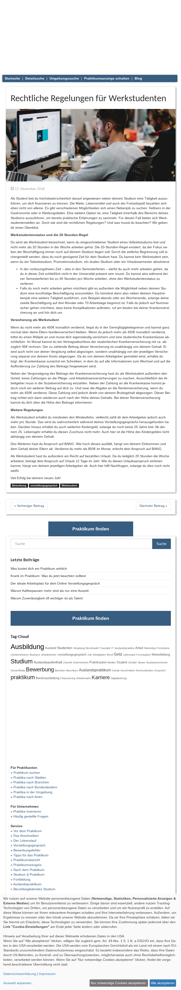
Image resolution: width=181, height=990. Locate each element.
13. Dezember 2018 (29, 189)
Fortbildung (21, 879)
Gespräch (160, 670)
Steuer (141, 662)
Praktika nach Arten (27, 797)
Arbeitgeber (99, 654)
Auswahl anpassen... (18, 983)
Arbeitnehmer (49, 654)
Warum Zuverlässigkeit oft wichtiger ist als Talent (47, 598)
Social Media (18, 670)
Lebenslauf (129, 654)
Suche (161, 544)
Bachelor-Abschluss (66, 670)
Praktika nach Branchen (31, 782)
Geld (118, 654)
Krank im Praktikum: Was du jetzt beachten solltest (48, 576)
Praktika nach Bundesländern (35, 787)
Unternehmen (80, 662)
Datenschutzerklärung (19, 974)
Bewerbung (19, 485)
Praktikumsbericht (26, 860)
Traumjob (104, 648)
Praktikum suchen (26, 772)
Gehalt (115, 670)
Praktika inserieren (27, 811)
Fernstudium (143, 654)
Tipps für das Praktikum (31, 855)
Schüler (132, 662)
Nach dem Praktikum (29, 870)
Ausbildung (27, 646)
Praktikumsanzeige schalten (106, 78)
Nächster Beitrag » (153, 506)
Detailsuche (34, 78)
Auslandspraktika (124, 648)
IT (112, 648)
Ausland (50, 648)
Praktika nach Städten (29, 777)
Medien (111, 662)
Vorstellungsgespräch (29, 845)
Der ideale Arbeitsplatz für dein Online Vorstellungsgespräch (55, 583)
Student (122, 662)
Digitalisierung (119, 678)
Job (89, 654)
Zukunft (67, 662)
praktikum (23, 677)
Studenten (64, 648)
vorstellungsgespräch (44, 485)
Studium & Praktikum (29, 874)
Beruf (110, 654)
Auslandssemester (157, 662)
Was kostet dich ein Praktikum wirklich (39, 568)
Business (35, 654)
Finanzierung (67, 678)
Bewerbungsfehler (27, 850)
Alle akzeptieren (163, 983)
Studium (22, 661)
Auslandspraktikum (95, 670)
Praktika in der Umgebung (32, 792)
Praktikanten (98, 662)
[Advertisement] (90, 35)
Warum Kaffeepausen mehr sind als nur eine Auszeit (50, 591)
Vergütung (79, 648)
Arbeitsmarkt (83, 678)
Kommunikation (144, 670)
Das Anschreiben (26, 836)
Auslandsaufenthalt (48, 662)
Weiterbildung (161, 654)
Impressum (47, 974)
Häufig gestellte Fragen (30, 816)
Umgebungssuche (64, 78)
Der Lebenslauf (24, 840)
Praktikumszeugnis (27, 865)
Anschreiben (127, 670)
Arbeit (139, 648)
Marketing (150, 648)
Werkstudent (69, 485)
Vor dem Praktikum (27, 831)
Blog (138, 78)
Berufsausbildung (47, 678)
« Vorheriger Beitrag (29, 506)
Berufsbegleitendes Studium (34, 889)
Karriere (101, 677)
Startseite (12, 78)
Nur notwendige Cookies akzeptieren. (119, 983)
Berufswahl (92, 648)
